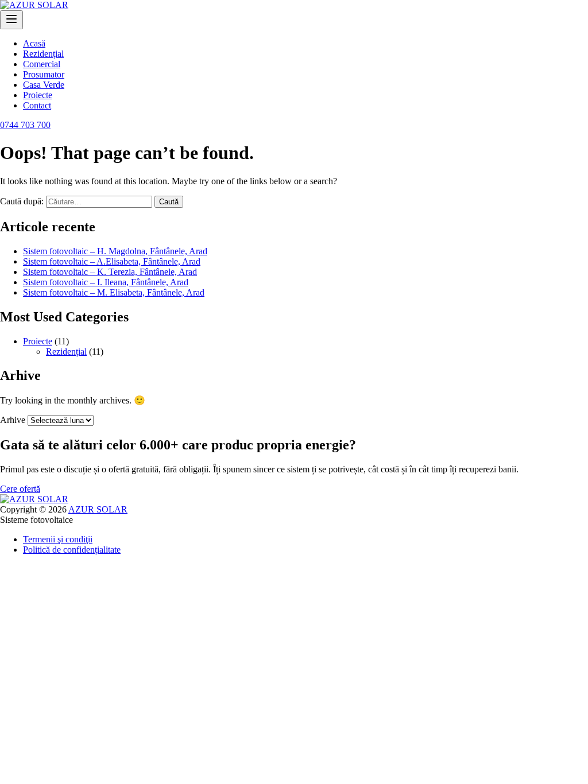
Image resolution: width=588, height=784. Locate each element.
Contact (37, 105)
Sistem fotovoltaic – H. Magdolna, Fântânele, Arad (115, 251)
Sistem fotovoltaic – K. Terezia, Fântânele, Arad (110, 272)
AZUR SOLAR (97, 509)
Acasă (34, 43)
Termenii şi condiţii (57, 539)
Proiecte (37, 95)
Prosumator (43, 74)
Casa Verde (43, 85)
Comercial (41, 64)
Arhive (12, 420)
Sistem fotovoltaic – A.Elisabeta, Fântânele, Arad (111, 261)
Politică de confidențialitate (72, 549)
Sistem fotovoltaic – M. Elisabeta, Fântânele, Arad (113, 292)
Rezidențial (43, 54)
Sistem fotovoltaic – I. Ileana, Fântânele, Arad (105, 282)
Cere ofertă (20, 489)
